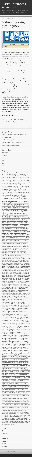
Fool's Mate (4, 370)
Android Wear (5, 303)
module (20, 282)
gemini (18, 198)
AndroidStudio (5, 379)
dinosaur (13, 270)
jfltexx (19, 394)
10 (16, 278)
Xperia (8, 282)
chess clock (24, 188)
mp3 (3, 377)
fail (9, 374)
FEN (22, 309)
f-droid (27, 276)
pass (8, 189)
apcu (11, 239)
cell (23, 299)
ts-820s (15, 234)
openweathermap (6, 398)
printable (19, 255)
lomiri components (23, 172)
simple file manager (12, 340)
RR (9, 415)
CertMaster (15, 242)
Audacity (7, 276)
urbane (19, 276)
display (23, 273)
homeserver (24, 230)
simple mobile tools (10, 341)
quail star (15, 401)
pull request (15, 383)
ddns (3, 249)
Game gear (9, 180)
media (3, 406)
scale (27, 263)
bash (24, 231)
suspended (26, 206)
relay (14, 355)
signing (16, 391)
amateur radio (11, 255)
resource (16, 403)
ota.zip (8, 212)
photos (24, 246)
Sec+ (20, 237)
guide (3, 316)
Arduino (3, 210)
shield (10, 305)
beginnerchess (13, 374)
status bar (25, 303)
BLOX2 (21, 319)
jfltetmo (15, 394)
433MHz (7, 309)
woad (25, 209)
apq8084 (27, 412)
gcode (6, 294)
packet (22, 218)
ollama (4, 172)
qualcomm (10, 269)
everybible (16, 172)
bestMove (7, 317)
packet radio (21, 209)
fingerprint (4, 407)
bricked (14, 299)
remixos (12, 416)
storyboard (14, 308)
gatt (7, 329)
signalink (11, 234)
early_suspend (5, 284)
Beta (19, 254)
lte (25, 299)
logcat (19, 288)
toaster (8, 194)
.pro (14, 319)
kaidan (3, 182)
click (6, 182)
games (24, 343)
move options (20, 376)
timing (14, 359)
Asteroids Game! (16, 306)
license (27, 191)
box (16, 275)
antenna (3, 231)
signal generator (8, 236)
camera (19, 279)
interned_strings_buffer (22, 221)
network (10, 326)
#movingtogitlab (24, 358)
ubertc (3, 409)
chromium (25, 364)
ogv (22, 332)
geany (13, 356)
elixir (13, 281)
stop (14, 419)
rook (18, 316)
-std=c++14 (21, 346)
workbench (4, 252)
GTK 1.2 (27, 252)
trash (6, 386)
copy (7, 383)
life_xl (3, 317)
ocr (28, 200)
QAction (11, 320)
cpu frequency (25, 328)
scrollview (4, 350)
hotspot (18, 404)
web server (8, 258)
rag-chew (19, 228)
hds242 (24, 197)
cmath (15, 344)
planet (6, 270)
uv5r (10, 219)
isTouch (24, 383)
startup (15, 189)
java (27, 212)
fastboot (28, 237)
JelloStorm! (14, 343)
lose (3, 308)
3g (17, 379)
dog (23, 270)
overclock (4, 328)
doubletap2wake (24, 320)
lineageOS (24, 210)
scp (24, 297)
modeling (19, 272)
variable (27, 308)
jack (5, 415)
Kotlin (3, 337)
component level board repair (9, 218)
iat (29, 258)
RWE (15, 276)
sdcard (18, 212)
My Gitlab (4, 441)
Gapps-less (9, 299)
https (8, 296)
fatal (27, 394)
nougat (5, 355)
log (16, 255)
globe (3, 270)
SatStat (20, 383)
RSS (2, 431)
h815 (17, 368)
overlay (21, 287)
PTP (16, 279)
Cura (3, 299)
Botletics (14, 303)
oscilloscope (22, 219)
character (4, 257)
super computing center (21, 398)
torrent (18, 418)
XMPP (3, 364)
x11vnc (11, 182)
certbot (13, 248)
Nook (25, 353)
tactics (21, 311)
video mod (4, 320)
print (8, 320)
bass (20, 290)
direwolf (15, 198)
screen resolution (22, 335)
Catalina (11, 276)
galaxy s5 (28, 391)
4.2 (12, 203)
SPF (15, 407)
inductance (13, 266)
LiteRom (7, 424)
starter (19, 322)
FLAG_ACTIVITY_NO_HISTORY (8, 349)
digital (11, 221)
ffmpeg (17, 332)
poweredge (20, 297)
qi (4, 403)
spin (21, 263)
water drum (24, 325)
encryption (24, 245)
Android (13, 191)
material (4, 312)
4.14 (18, 278)
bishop (14, 316)
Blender (15, 201)
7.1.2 (9, 394)
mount (19, 192)
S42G (24, 213)
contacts (8, 245)
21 (20, 230)
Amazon (9, 206)
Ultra (6, 279)
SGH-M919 (18, 415)
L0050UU (26, 316)
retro (8, 176)
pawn (27, 314)
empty (3, 386)
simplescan (16, 331)
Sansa (9, 377)
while (10, 308)
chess (4, 122)
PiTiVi (25, 332)
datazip (11, 233)
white (13, 273)
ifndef (18, 380)
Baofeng (7, 219)
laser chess (17, 358)
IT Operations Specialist (24, 365)
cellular (3, 306)
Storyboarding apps (6, 137)
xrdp (23, 422)
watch (3, 291)
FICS (6, 371)
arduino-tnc (15, 209)
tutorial (10, 264)
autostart (26, 279)
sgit (9, 412)
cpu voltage (16, 320)
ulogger (9, 248)
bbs (14, 227)
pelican (3, 185)
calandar (4, 245)
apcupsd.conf (24, 294)
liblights (8, 388)
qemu (14, 231)
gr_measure (18, 395)
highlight (21, 361)
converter (12, 391)
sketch (20, 308)
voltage (3, 322)
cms (21, 186)
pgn (8, 201)
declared (23, 344)
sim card (7, 356)
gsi (11, 194)
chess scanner (16, 200)
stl (18, 302)
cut (10, 288)
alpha (5, 273)
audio (15, 252)
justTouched (4, 385)
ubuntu (19, 189)
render (21, 267)
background (17, 243)
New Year (21, 316)
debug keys (22, 261)
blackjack (23, 185)
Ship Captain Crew (6, 261)
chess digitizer (9, 200)
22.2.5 (18, 222)
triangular (15, 409)
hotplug (3, 326)
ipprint (13, 183)
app (24, 212)
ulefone (3, 239)
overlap (19, 385)
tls (5, 243)
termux (12, 380)
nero (3, 260)
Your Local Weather (10, 332)
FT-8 (12, 228)
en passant (20, 312)
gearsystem (15, 179)
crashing (4, 191)
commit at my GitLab (19, 97)
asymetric (4, 296)
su (21, 407)
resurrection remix (6, 290)
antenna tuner (16, 240)
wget (10, 209)
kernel (3, 222)
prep (27, 224)
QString (20, 317)
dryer (24, 275)
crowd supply (18, 273)
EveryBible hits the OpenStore (9, 140)
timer (11, 356)
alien (3, 230)
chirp (11, 281)
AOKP (12, 290)
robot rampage (24, 201)
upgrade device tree (14, 352)
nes (9, 177)
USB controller (5, 179)
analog (18, 359)
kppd (27, 319)
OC (29, 326)
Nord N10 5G (23, 180)
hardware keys (5, 389)
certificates (19, 245)
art (25, 255)
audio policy (11, 285)
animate (15, 406)
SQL (12, 397)
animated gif (27, 266)
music (24, 263)
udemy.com (4, 203)
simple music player (20, 341)
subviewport (17, 203)
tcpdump (18, 329)
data (29, 303)
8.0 (7, 374)
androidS (25, 392)
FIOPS (12, 328)
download (22, 305)
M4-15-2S (19, 216)
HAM (8, 192)
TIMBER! (16, 353)
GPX (13, 260)
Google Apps (12, 278)
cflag (18, 416)
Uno (24, 308)
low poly (17, 267)
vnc (8, 182)
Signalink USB (22, 176)
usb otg (3, 309)
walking (25, 267)
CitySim (17, 177)
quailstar (20, 401)
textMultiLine (24, 323)
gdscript (14, 263)
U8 (12, 305)
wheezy (25, 374)
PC (3, 416)
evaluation (12, 311)
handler (9, 400)
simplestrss (4, 183)
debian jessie (16, 413)
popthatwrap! (12, 188)
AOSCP (17, 355)
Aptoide (23, 276)
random (18, 263)
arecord (11, 252)
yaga (28, 246)
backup (21, 203)
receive (14, 300)
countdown (4, 400)
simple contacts (24, 338)
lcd (18, 308)
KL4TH (16, 317)
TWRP (21, 212)
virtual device (27, 377)
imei (3, 224)
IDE (20, 371)
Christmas (26, 225)
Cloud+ (9, 237)
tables (22, 403)
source (27, 395)
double (24, 410)
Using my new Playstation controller (10, 145)
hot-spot (14, 404)
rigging (11, 257)
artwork (23, 371)
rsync (27, 203)
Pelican (13, 451)
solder (10, 179)
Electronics (4, 158)
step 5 (23, 236)
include (19, 344)
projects (3, 195)
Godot (18, 201)
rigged (7, 257)
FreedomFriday (22, 334)
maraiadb (23, 296)
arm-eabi (24, 407)
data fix (7, 401)
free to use (8, 404)
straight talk (16, 305)
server (15, 195)
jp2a (29, 421)
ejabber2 (18, 362)
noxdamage (16, 182)
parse (5, 392)
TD (4, 204)
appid (20, 397)
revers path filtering (25, 404)
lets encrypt (18, 248)
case (20, 302)
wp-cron (3, 237)
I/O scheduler (21, 412)
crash (3, 391)
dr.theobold (10, 386)
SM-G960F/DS (25, 258)
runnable (13, 400)
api (18, 397)
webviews (8, 397)
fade (19, 406)
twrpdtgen (11, 215)
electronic (15, 192)
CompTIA (13, 237)
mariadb (11, 197)
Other (3, 160)
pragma (17, 347)
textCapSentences (16, 323)
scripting (4, 234)
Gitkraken (4, 419)
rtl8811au (7, 240)
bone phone (19, 299)
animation (12, 267)
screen (6, 302)
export (27, 261)
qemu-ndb (14, 287)
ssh (2, 204)
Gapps (3, 278)
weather (3, 332)
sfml (20, 325)
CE (12, 242)
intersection (13, 385)
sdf (11, 398)
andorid (12, 212)
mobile (24, 379)
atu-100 (21, 240)
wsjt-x (14, 236)
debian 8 (11, 413)
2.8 (25, 272)
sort (22, 288)
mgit (6, 412)
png (8, 267)
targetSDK (9, 323)
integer (6, 319)
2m (11, 198)
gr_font (13, 395)
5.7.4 (7, 415)
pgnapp (11, 201)
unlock (26, 388)
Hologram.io (9, 306)
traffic (14, 326)
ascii (26, 421)
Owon (5, 198)
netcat (13, 422)
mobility (18, 311)
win (5, 308)
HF (5, 227)
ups (28, 294)
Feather (6, 373)
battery (17, 219)
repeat (16, 373)
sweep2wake (9, 322)
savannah (19, 386)
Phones (3, 163)
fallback (22, 418)
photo (16, 297)
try (29, 182)
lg (16, 276)
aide (6, 409)
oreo (6, 368)
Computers (27, 120)
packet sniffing (12, 329)
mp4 (20, 332)
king (27, 312)
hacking (3, 200)
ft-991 (5, 192)
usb (17, 231)
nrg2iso (8, 260)
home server (19, 236)
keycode (16, 412)
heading (6, 300)
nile (24, 249)
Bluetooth (4, 281)
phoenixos (13, 418)
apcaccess (13, 294)
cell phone (26, 222)
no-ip (11, 249)
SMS (10, 224)
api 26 (23, 322)
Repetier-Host (14, 302)
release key (8, 263)
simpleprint (4, 189)
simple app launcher (9, 337)
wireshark (22, 329)
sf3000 (19, 174)
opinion (26, 218)
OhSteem (6, 188)
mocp (10, 422)
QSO (23, 255)
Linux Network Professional (8, 367)
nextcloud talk (17, 246)
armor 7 (23, 237)
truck (8, 281)
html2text (4, 233)
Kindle (17, 206)
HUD (27, 343)
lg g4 (20, 368)
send (20, 300)
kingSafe (8, 122)
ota (15, 212)
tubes (9, 242)
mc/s (25, 234)
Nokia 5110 (19, 303)
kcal (24, 319)
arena (15, 309)
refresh (27, 300)
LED (4, 388)
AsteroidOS (16, 290)
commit (3, 383)
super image (19, 194)
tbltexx (15, 233)
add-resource (23, 380)
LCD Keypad (23, 306)
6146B (3, 242)
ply (9, 311)
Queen (10, 316)
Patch (14, 279)
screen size (10, 355)
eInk (2, 275)
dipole (24, 254)
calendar (18, 419)
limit (7, 326)
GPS (11, 260)
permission (26, 287)
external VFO (11, 251)
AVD (12, 377)
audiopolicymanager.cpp (20, 285)
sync (15, 245)
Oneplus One (5, 365)
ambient (3, 177)
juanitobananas (5, 331)
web (29, 305)
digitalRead (22, 359)
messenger (13, 410)
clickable (24, 186)
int (8, 409)
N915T (3, 401)
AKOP (12, 394)
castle (24, 312)
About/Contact (5, 152)
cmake (17, 227)
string (3, 319)
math (3, 302)
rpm (11, 230)
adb (21, 243)
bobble (20, 328)
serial (3, 371)
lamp (7, 197)
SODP (27, 249)
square (10, 409)
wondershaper (19, 326)
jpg (6, 267)
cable (6, 251)
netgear (24, 356)
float (3, 300)
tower (3, 373)
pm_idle (24, 282)
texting (9, 225)
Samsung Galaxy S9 (16, 258)
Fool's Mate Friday (19, 349)
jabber (26, 362)
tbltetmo (23, 394)
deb (9, 230)
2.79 (24, 272)
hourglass (11, 353)
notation (25, 200)
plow (22, 192)
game (27, 260)
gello (17, 410)
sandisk (6, 377)
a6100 (17, 356)
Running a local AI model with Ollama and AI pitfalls (14, 134)
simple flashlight (22, 340)
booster (20, 379)
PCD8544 (6, 305)
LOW (29, 370)
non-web (8, 239)
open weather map (24, 331)
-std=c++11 (15, 346)
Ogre (28, 264)
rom (2, 287)
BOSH (8, 362)
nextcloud (11, 195)
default (3, 347)
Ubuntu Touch (10, 172)
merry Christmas (11, 275)
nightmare (4, 282)
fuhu (18, 257)
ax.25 (3, 227)
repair (3, 251)
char (18, 300)
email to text (5, 225)
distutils (25, 183)
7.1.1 (17, 400)
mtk (5, 224)
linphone (26, 189)
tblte (28, 407)
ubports (9, 370)
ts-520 (25, 240)
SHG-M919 (12, 415)
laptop (9, 228)
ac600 (20, 356)
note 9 (20, 291)
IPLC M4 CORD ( (8, 216)
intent (6, 394)
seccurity (8, 418)
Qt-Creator (25, 317)
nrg (5, 260)
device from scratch (18, 350)
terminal (15, 230)
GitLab (27, 335)
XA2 (9, 279)
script (8, 233)
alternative (16, 296)
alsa (8, 252)
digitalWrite (22, 370)
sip (21, 246)
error (21, 210)
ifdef (15, 380)
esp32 (5, 275)
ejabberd (22, 362)
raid (17, 197)
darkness (4, 329)
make (15, 386)
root (25, 203)
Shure (24, 251)
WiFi (11, 240)
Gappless (27, 269)
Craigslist (10, 392)
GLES (18, 207)
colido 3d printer (12, 293)
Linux (21, 195)
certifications (12, 284)
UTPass (12, 189)
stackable (9, 371)
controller (14, 174)
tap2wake (14, 322)
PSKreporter (4, 433)
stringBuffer (4, 376)
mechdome (13, 379)
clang (20, 249)
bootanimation (13, 421)
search (20, 392)
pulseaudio (19, 252)
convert (6, 230)
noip (13, 297)
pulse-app (18, 188)
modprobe (6, 287)
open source (5, 266)
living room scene (13, 272)
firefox (3, 243)
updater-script (5, 422)
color (9, 410)
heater (3, 276)
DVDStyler (8, 191)
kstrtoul (24, 284)
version (3, 412)
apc (9, 294)
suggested (15, 361)
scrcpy (24, 243)
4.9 (22, 279)
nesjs (7, 177)
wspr (18, 230)
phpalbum (4, 297)
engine (14, 264)
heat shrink (4, 362)
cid (12, 401)
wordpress (7, 186)
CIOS (12, 365)
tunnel (14, 221)
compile (21, 227)
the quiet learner (26, 386)
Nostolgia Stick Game (25, 177)
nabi (20, 257)
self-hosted (15, 249)
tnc (21, 198)
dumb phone (23, 355)
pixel (29, 371)
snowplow (26, 192)
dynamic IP (6, 249)
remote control (9, 314)
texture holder (22, 347)
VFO (15, 251)
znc (13, 243)
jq (4, 209)
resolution (7, 335)
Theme (23, 415)
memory (10, 300)
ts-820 (11, 227)
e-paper (27, 273)
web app (7, 209)
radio (11, 192)
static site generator (15, 186)
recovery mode (23, 389)
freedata (18, 218)
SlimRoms (7, 391)
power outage (22, 224)
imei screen (17, 389)
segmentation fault (14, 325)
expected (28, 344)
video (19, 314)
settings (26, 293)
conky (7, 195)
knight (11, 317)
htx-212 (17, 176)
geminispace (23, 233)
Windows (12, 261)
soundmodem (18, 422)
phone (12, 245)
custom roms (10, 350)
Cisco (26, 415)
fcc (14, 317)
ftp (20, 296)
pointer (28, 285)
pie (24, 288)
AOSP (24, 191)
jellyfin (8, 198)
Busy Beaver (15, 334)
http (6, 228)
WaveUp (11, 331)
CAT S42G (17, 210)
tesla (22, 266)
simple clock (17, 338)
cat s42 (12, 210)
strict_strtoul (4, 285)
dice (9, 266)
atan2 (12, 344)
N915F (20, 400)
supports (21, 293)
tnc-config (8, 210)
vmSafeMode (5, 382)
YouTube (7, 316)
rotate (21, 406)
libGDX (25, 264)
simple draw (4, 340)
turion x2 (22, 413)
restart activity (25, 352)
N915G (27, 400)
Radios (3, 166)
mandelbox (27, 409)
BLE (7, 328)
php (18, 195)
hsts (20, 239)
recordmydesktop (6, 334)
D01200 (13, 206)
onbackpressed (10, 213)
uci (7, 311)
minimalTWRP (5, 215)
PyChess (19, 309)
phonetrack (4, 248)
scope (3, 346)
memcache (15, 239)
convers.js (12, 362)
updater (27, 236)
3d (2, 207)
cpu (24, 391)
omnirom (4, 418)
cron (18, 233)
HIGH (26, 370)
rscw (24, 252)
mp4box (16, 314)
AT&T (28, 180)
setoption (4, 311)
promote (23, 314)
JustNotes (4, 323)
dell (11, 297)
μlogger (23, 260)
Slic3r (17, 293)
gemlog (28, 231)
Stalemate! (10, 361)
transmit (12, 309)
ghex (3, 180)
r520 (14, 197)
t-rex (17, 270)
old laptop (20, 374)
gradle (11, 412)
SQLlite (15, 397)
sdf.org (14, 398)
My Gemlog (4, 446)
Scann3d (9, 407)
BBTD (7, 231)
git (10, 185)
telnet (14, 216)
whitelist (4, 288)
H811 (27, 379)
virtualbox (20, 231)
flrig (2, 192)
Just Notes (27, 322)
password (12, 388)
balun (13, 254)
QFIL (6, 269)
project (28, 299)
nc (12, 216)
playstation (9, 174)
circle (9, 385)
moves (25, 309)
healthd (23, 395)
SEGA (5, 180)
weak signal (25, 228)
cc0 (26, 371)
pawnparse (4, 201)
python (21, 183)
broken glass (8, 291)
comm (7, 288)
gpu (27, 326)
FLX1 (23, 189)
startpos (10, 319)
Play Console (27, 376)
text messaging (15, 224)
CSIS (16, 284)
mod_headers (10, 246)
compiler (26, 346)
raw (8, 368)
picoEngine (13, 122)
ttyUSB (13, 371)
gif (2, 267)
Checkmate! (4, 361)
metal (19, 275)
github (3, 359)
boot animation (21, 421)
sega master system (23, 179)
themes (7, 185)
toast (3, 392)
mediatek (5, 207)
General (20, 234)
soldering (4, 194)
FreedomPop (16, 269)
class (15, 312)
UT (9, 328)
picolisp (8, 380)
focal (12, 185)
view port (9, 273)
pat (7, 227)
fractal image (21, 409)
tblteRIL (18, 407)
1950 (8, 297)
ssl (12, 296)
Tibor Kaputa (8, 343)
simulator (20, 391)
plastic (23, 302)
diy (26, 302)
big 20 (14, 257)
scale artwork (14, 335)
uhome (27, 185)
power (23, 216)
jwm (10, 401)
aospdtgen (4, 212)
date (29, 415)
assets (3, 368)
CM (7, 419)
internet (9, 376)
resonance (18, 266)
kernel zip (27, 329)
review (21, 200)
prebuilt (12, 382)
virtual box (21, 353)
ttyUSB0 (17, 371)
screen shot (11, 373)
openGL (22, 207)
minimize (26, 349)
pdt (21, 275)
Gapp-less (22, 269)
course (20, 270)
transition (26, 406)
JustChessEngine (18, 213)
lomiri (3, 186)
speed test (14, 376)
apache (23, 248)
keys (10, 296)
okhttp (9, 395)
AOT (28, 380)
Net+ (17, 237)
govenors (10, 419)
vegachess (23, 204)
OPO (9, 365)
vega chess (18, 204)
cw (8, 227)
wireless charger (9, 403)
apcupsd (18, 294)
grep (16, 288)
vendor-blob (18, 382)
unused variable (8, 346)
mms (7, 224)
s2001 (6, 242)
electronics (25, 194)
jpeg (4, 267)
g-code (3, 294)
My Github (4, 443)
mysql (26, 248)
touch (22, 385)
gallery (3, 394)
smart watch (25, 290)
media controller (9, 406)
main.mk (4, 380)
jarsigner (4, 263)
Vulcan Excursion (12, 222)
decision (25, 311)
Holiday (21, 225)
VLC (11, 334)
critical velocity (24, 382)
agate (7, 234)
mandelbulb (4, 410)
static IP (7, 421)
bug (21, 352)
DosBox (12, 358)
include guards (11, 347)
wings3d (9, 203)
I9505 (24, 416)
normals (17, 261)
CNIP (22, 254)
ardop (8, 221)
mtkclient (10, 207)
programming (5, 264)
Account (21, 206)
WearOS (10, 303)
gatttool (16, 328)
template (17, 319)
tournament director (10, 204)
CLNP (14, 365)
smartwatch (9, 312)
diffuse (13, 288)
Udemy (6, 272)
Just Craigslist (15, 392)
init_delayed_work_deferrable (22, 281)
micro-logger (18, 260)
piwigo (24, 195)
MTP (11, 279)
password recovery (19, 388)
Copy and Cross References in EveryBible (11, 142)
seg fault (7, 325)
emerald (17, 183)
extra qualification (6, 344)
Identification (13, 368)
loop (7, 308)
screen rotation (5, 353)
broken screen (14, 291)
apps (5, 299)
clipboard (4, 174)
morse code (9, 254)
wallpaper (26, 419)
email (15, 215)
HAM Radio (12, 176)
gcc (22, 249)
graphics (20, 373)
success (3, 413)
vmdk (18, 287)
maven (21, 410)
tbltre (15, 416)
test (23, 234)
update (15, 185)
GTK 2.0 (3, 254)
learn (7, 413)
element (28, 275)
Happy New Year (15, 225)
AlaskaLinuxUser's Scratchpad (14, 5)
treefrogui (23, 174)
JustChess (4, 213)
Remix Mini (6, 416)
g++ (6, 347)
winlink (13, 219)
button (23, 300)
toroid (16, 254)
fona (3, 305)
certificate (25, 242)
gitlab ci (9, 183)
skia (9, 382)
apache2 (4, 197)
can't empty (27, 385)
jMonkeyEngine (19, 264)
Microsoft (7, 359)
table (9, 302)
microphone (19, 251)
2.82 (3, 273)
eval (13, 312)
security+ (21, 242)
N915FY (24, 400)
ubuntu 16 (20, 377)
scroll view (25, 361)
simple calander (18, 337)
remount (14, 194)
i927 (25, 418)
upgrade (20, 197)
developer (19, 343)
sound (6, 222)
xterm (21, 419)
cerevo (3, 240)
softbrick (15, 207)
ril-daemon (24, 368)
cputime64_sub (13, 282)
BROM (12, 407)
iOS (9, 379)
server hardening (25, 239)
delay (11, 359)
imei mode (11, 389)
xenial (19, 185)
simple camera (10, 338)
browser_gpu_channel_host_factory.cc (13, 364)
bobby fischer (6, 358)
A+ (6, 237)
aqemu (10, 231)
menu (24, 326)
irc (11, 243)
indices (22, 222)
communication (15, 370)
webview (4, 397)
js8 (17, 215)
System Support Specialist (21, 367)
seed (27, 306)
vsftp (27, 297)
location (10, 383)
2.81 (28, 272)
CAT (24, 227)
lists (19, 403)
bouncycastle (5, 395)
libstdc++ (16, 377)
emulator (13, 177)
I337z (21, 416)
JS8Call (15, 228)
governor (20, 284)
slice (29, 293)
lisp (2, 388)
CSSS (17, 365)
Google (7, 278)
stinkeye (25, 401)
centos (5, 255)
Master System (16, 180)
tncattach (25, 198)
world (9, 270)
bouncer (9, 243)
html (26, 305)
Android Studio (18, 191)
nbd (10, 287)
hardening (4, 246)
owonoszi (4, 221)
